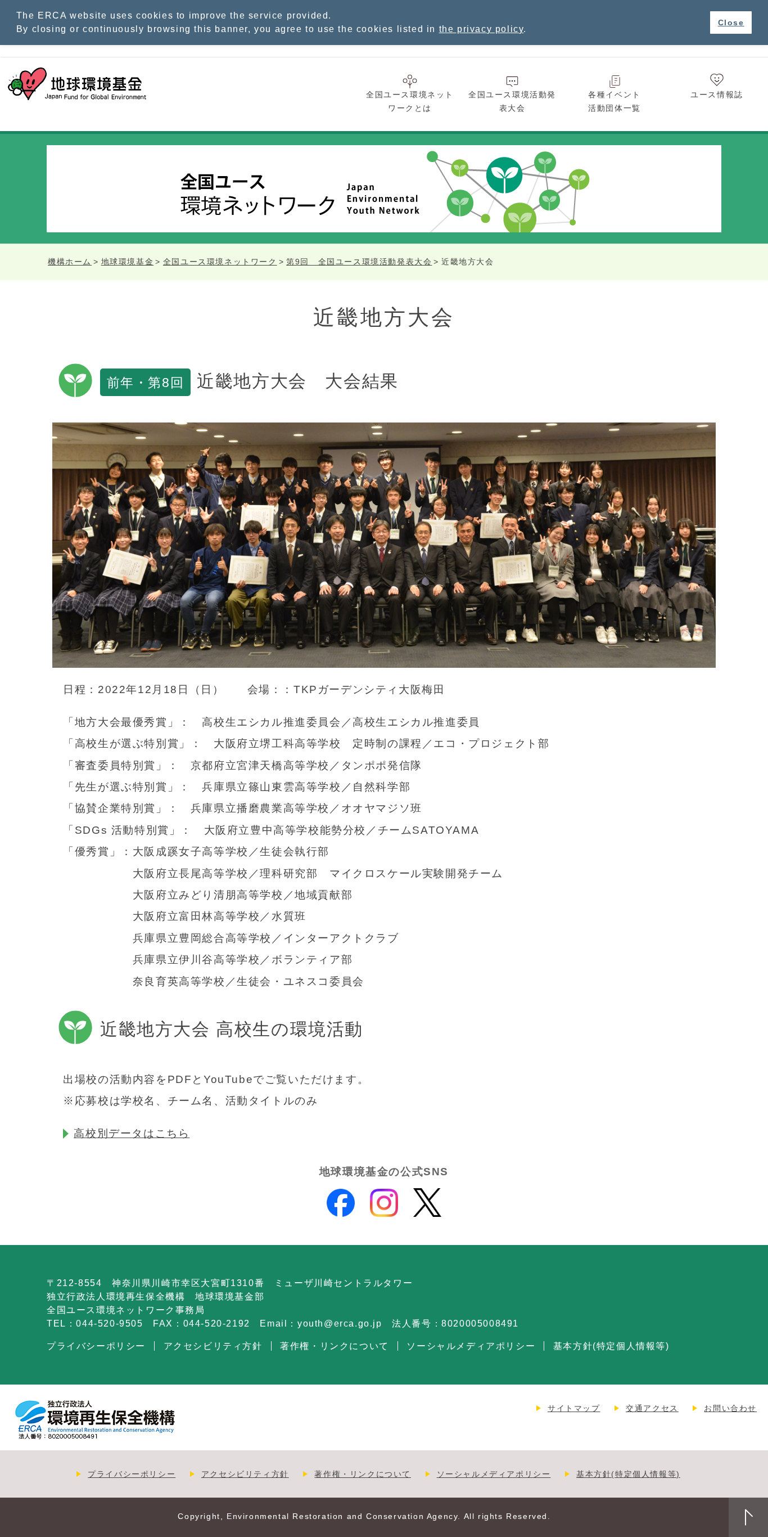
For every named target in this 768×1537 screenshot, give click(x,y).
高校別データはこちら (131, 1133)
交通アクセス (652, 1408)
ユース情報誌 (716, 94)
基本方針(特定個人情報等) (611, 1346)
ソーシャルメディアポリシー (470, 1346)
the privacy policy (481, 29)
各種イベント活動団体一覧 (614, 101)
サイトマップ (574, 1408)
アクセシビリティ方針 (213, 1346)
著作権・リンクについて (334, 1346)
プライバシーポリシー (96, 1346)
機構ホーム (70, 262)
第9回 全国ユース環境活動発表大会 (359, 262)
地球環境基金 (127, 262)
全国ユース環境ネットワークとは (410, 101)
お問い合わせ (730, 1408)
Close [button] (731, 22)
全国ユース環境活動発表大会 (512, 101)
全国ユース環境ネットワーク (220, 262)
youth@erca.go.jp (339, 1323)
